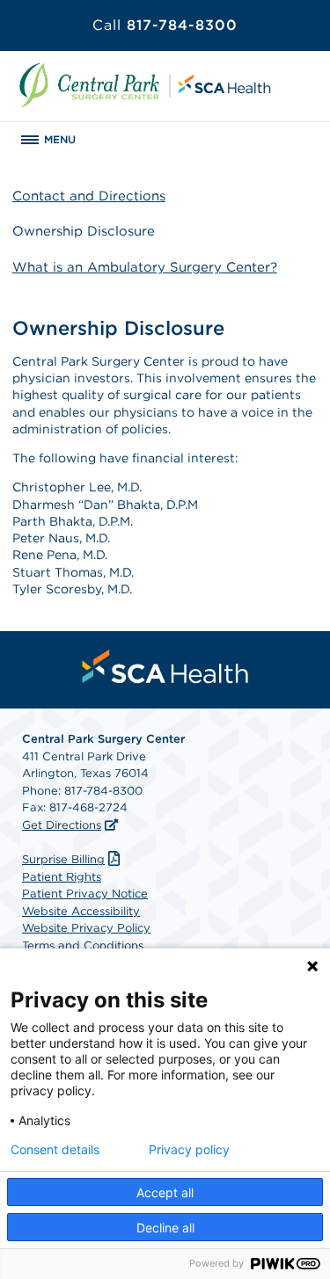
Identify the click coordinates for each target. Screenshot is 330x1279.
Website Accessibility (81, 911)
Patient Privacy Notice (85, 893)
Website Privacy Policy (86, 927)
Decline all (165, 1227)
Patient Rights (61, 876)
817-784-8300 (165, 25)
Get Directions (61, 825)
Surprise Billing (63, 859)
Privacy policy (189, 1150)
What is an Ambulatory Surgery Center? (144, 267)
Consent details (55, 1150)
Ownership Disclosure (83, 231)
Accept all (165, 1192)
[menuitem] (165, 666)
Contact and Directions (88, 196)
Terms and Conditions (82, 945)
